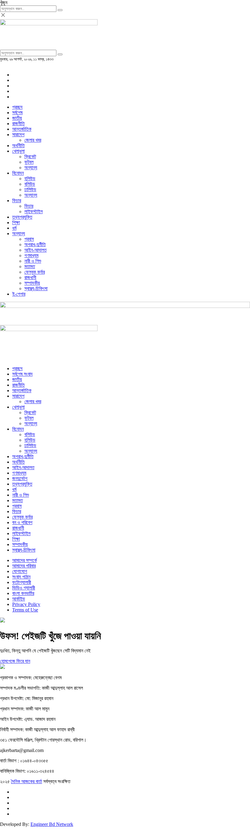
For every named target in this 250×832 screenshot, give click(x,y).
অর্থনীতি (18, 145)
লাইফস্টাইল (33, 211)
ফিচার (16, 200)
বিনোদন (18, 173)
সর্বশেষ (17, 112)
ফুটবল (29, 162)
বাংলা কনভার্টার (23, 593)
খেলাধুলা (18, 151)
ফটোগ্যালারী (21, 582)
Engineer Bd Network (51, 824)
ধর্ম (14, 228)
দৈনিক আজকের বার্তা (26, 781)
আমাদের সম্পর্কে (24, 560)
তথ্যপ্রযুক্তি (22, 217)
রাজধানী (30, 277)
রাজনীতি (18, 123)
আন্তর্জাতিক (21, 129)
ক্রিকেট (30, 156)
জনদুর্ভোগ (19, 478)
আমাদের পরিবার (24, 565)
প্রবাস (29, 239)
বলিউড (29, 184)
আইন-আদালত (35, 250)
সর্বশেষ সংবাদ (22, 374)
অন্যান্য (30, 167)
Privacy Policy (26, 604)
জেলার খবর (32, 140)
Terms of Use (25, 609)
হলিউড (29, 178)
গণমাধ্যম (31, 255)
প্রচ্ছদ (17, 107)
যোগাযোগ (19, 571)
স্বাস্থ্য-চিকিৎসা (36, 288)
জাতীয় (17, 118)
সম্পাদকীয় (32, 283)
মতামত (29, 266)
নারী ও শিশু (32, 261)
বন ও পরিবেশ (22, 522)
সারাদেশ (18, 134)
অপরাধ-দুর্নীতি (35, 244)
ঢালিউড (30, 189)
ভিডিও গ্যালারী (23, 587)
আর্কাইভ (18, 598)
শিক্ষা (16, 222)
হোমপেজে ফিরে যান (15, 661)
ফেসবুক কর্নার (34, 272)
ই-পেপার (18, 294)
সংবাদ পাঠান (21, 576)
